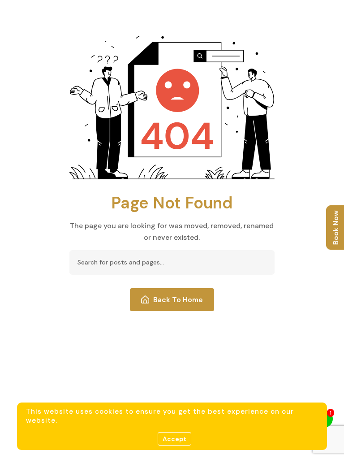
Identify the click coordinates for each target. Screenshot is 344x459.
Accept (174, 439)
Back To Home (178, 299)
